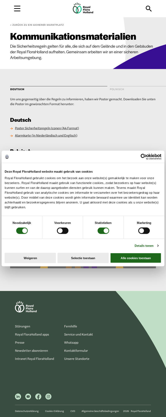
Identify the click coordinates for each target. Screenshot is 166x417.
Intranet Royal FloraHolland (34, 358)
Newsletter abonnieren (31, 350)
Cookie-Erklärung (54, 411)
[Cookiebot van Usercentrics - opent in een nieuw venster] (143, 157)
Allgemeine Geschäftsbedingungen (100, 411)
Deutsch (17, 89)
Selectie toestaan (83, 258)
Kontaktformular (76, 350)
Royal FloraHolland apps (32, 334)
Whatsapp (71, 342)
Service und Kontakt (78, 334)
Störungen (22, 326)
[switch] (62, 231)
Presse (19, 342)
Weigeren (30, 258)
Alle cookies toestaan (136, 258)
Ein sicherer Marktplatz (38, 25)
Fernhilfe (70, 326)
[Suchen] (149, 9)
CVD (72, 411)
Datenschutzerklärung (27, 411)
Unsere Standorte (76, 358)
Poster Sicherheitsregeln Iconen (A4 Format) (47, 128)
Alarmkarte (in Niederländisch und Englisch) (46, 135)
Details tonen (144, 245)
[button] (17, 8)
